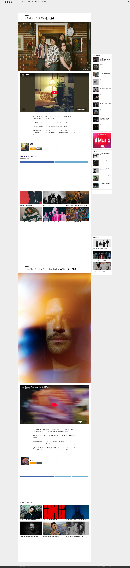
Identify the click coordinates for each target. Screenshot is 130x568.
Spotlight (30, 1)
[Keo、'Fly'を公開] (54, 204)
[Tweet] (71, 161)
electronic (39, 471)
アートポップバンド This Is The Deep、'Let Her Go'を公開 (79, 222)
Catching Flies (68, 429)
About (99, 566)
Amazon (33, 148)
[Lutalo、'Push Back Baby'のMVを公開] (31, 220)
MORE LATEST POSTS (98, 192)
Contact (103, 566)
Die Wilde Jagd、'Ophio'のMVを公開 (28, 519)
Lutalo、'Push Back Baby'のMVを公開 (28, 222)
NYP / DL (37, 1)
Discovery (43, 1)
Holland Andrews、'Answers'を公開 (51, 536)
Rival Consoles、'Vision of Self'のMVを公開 (76, 519)
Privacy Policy (109, 566)
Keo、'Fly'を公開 (46, 205)
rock (35, 156)
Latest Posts (23, 1)
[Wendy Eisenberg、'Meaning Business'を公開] (77, 204)
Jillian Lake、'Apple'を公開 (26, 205)
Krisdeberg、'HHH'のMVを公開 (50, 519)
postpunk (30, 156)
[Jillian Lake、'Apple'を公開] (31, 204)
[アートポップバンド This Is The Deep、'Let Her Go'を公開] (77, 220)
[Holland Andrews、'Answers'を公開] (54, 534)
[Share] (37, 161)
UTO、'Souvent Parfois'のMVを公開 (74, 536)
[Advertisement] (65, 7)
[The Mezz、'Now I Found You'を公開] (54, 220)
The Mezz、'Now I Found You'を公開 (51, 222)
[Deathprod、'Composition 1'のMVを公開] (31, 534)
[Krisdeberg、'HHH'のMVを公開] (54, 518)
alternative (24, 156)
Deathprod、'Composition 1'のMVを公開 (29, 536)
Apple (39, 148)
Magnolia (32, 458)
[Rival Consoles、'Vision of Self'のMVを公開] (77, 518)
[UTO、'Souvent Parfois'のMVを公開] (77, 534)
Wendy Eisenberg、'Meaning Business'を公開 (76, 205)
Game (31, 143)
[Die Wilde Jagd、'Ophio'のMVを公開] (31, 518)
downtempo (32, 471)
